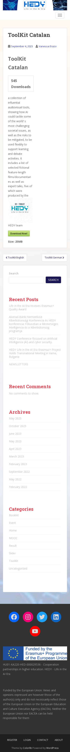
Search (13, 273)
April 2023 (15, 449)
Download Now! (18, 233)
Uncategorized (18, 568)
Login (27, 740)
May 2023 (15, 441)
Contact (42, 740)
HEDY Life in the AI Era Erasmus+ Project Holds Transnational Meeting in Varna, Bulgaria (35, 353)
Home (13, 530)
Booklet (14, 515)
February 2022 (18, 487)
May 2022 (15, 479)
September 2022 (19, 471)
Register (12, 740)
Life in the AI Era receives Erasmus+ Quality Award (31, 307)
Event (12, 523)
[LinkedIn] (56, 617)
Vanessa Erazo (48, 46)
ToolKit (13, 561)
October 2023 (17, 426)
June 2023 (15, 433)
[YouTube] (35, 631)
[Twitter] (42, 617)
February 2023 (18, 464)
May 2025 (15, 418)
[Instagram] (28, 617)
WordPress (52, 748)
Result (13, 545)
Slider (12, 553)
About (59, 740)
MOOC (13, 538)
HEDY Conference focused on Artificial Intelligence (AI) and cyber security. (33, 340)
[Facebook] (14, 617)
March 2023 (16, 456)
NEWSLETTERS (18, 364)
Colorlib (27, 748)
